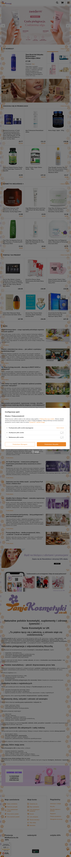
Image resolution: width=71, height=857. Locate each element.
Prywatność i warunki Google (37, 422)
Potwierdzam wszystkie (51, 444)
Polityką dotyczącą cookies (47, 419)
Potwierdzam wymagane (20, 444)
